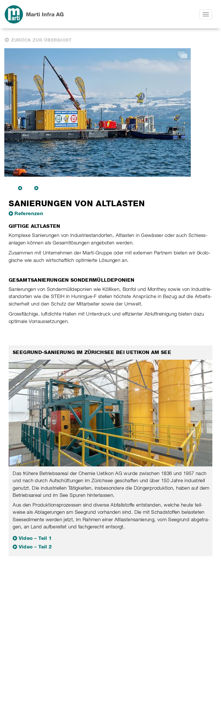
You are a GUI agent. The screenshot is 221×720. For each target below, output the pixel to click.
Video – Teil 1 (35, 538)
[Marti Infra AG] (59, 14)
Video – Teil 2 (35, 547)
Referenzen (28, 213)
